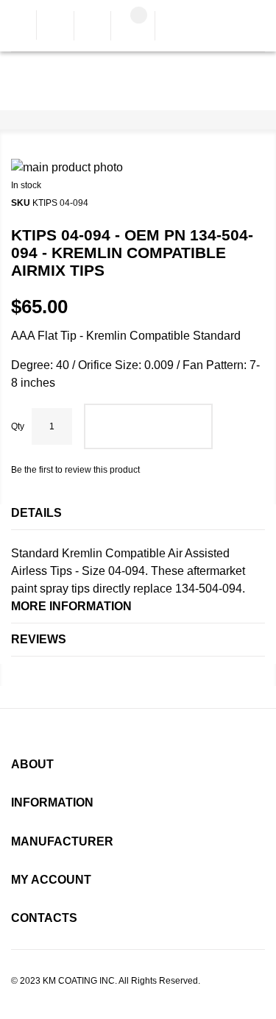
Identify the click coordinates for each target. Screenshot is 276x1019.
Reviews (38, 639)
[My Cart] (133, 27)
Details (36, 513)
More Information (71, 606)
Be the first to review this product (75, 470)
